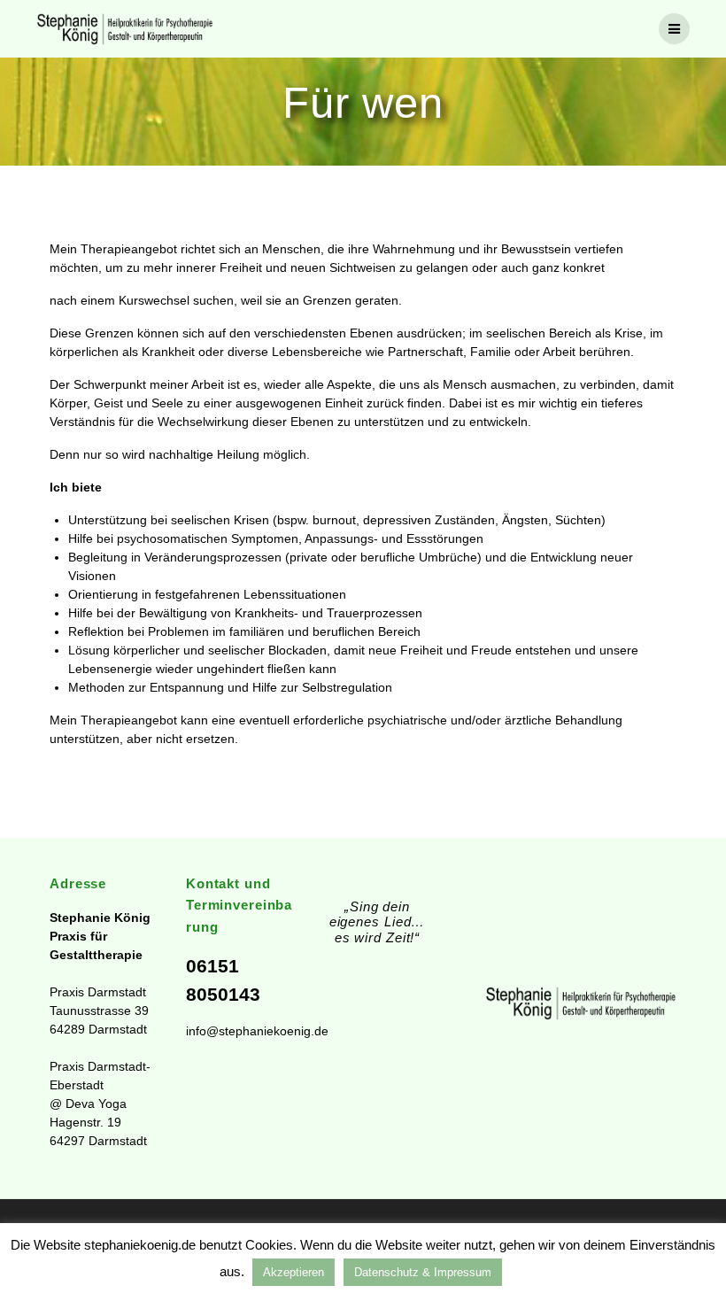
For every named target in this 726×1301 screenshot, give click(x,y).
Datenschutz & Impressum (422, 1272)
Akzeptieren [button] (293, 1272)
